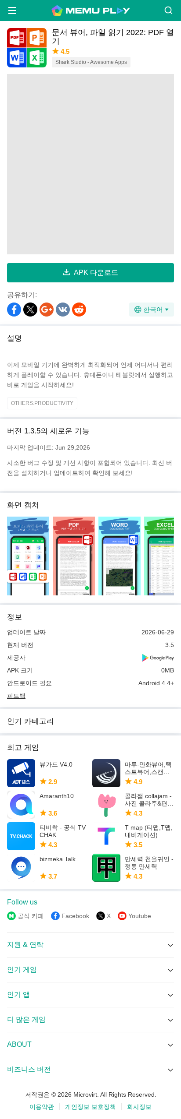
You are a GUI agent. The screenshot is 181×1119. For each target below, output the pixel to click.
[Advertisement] (90, 164)
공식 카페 (31, 915)
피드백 (16, 695)
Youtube (139, 915)
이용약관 (41, 1106)
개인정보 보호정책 (90, 1106)
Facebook (75, 915)
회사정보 (139, 1106)
